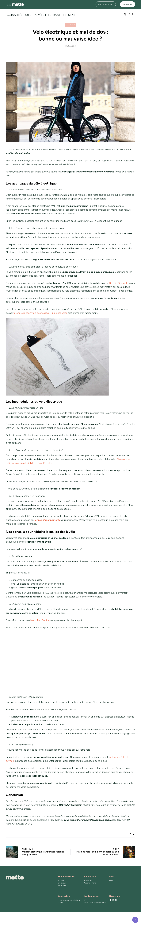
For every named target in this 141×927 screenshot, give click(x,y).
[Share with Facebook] (130, 833)
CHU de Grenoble (118, 283)
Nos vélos (87, 880)
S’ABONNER (127, 4)
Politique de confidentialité (94, 903)
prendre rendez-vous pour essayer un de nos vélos (40, 313)
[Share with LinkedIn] (133, 833)
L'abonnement (89, 883)
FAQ (111, 880)
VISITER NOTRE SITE (106, 4)
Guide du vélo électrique (43, 14)
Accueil (61, 880)
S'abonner (62, 885)
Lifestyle (69, 14)
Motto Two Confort (40, 620)
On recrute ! (62, 883)
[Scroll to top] (135, 920)
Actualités (14, 14)
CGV (85, 900)
